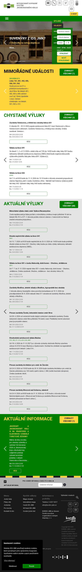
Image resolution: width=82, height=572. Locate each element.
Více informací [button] (9, 561)
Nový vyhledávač (64, 59)
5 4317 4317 (53, 502)
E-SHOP (74, 14)
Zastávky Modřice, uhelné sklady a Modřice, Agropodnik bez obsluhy (36, 288)
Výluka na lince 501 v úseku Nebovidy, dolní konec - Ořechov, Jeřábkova (38, 263)
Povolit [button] (31, 566)
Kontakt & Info (9, 511)
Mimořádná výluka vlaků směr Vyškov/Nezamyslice (29, 211)
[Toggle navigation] (7, 18)
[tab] (12, 61)
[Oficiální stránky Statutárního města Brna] (60, 557)
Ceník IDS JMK (28, 505)
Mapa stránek (28, 499)
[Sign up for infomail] (64, 485)
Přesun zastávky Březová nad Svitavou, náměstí (28, 390)
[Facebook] (60, 3)
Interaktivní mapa (29, 502)
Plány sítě (7, 502)
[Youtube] (71, 9)
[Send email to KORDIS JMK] (48, 3)
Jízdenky (7, 505)
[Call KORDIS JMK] (54, 3)
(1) (69, 72)
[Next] (75, 42)
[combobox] (64, 32)
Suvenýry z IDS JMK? (27, 38)
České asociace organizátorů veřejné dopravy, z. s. (50, 516)
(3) (69, 116)
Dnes (59, 48)
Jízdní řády (8, 499)
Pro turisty (8, 508)
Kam (55, 37)
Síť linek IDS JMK (29, 508)
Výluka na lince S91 (17, 148)
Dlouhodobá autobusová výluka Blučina (25, 338)
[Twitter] (65, 3)
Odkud (55, 31)
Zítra (64, 48)
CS (77, 1)
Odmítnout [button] (13, 566)
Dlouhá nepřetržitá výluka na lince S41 (24, 236)
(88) (69, 204)
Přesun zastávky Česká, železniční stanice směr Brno (30, 313)
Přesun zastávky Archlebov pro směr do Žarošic (28, 365)
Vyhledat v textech (67, 495)
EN (77, 4)
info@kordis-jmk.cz (49, 505)
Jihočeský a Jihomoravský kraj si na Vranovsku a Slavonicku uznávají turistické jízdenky (19, 431)
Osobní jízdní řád (29, 511)
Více (28, 142)
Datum (55, 43)
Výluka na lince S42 (17, 173)
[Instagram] (72, 3)
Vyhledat (64, 53)
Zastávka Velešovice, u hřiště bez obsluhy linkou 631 (30, 123)
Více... (12, 47)
